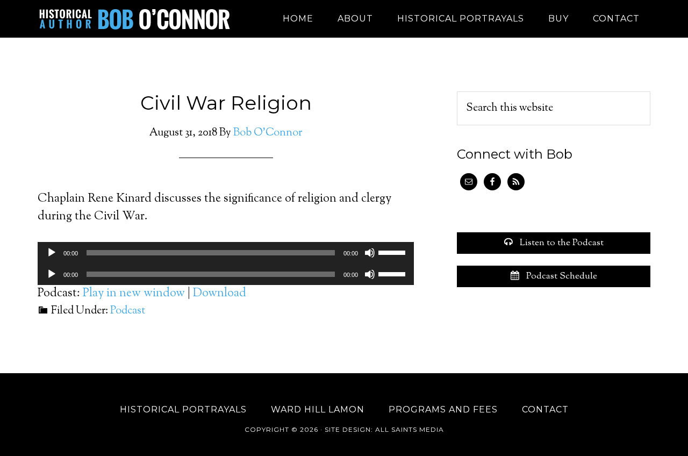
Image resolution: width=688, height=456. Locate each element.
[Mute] (369, 252)
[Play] (51, 252)
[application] (226, 252)
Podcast (127, 311)
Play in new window (134, 293)
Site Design (348, 429)
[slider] (393, 251)
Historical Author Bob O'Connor (134, 19)
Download (219, 293)
